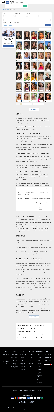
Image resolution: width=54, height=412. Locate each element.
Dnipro (31, 357)
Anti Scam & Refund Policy (42, 407)
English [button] (27, 394)
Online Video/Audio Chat (14, 358)
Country (28, 13)
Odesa (31, 366)
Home (3, 9)
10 (37, 104)
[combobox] (9, 16)
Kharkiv (31, 360)
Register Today (33, 109)
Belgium (39, 354)
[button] (7, 25)
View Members (6, 355)
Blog (6, 363)
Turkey (39, 376)
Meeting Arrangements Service (22, 359)
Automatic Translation (14, 364)
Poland (39, 369)
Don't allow (20, 6)
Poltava (31, 367)
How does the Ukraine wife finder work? (26, 328)
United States (39, 384)
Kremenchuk (31, 361)
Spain (40, 372)
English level (17, 13)
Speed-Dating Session (14, 361)
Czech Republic (39, 358)
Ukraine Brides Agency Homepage (6, 353)
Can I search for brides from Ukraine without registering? (30, 334)
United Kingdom (39, 382)
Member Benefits (23, 352)
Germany (39, 361)
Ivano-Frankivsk (31, 358)
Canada (39, 357)
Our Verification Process (48, 355)
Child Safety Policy (23, 409)
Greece (39, 363)
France (39, 360)
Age (4, 13)
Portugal (39, 370)
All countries (39, 352)
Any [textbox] (16, 15)
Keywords (5, 17)
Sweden (39, 373)
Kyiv (31, 364)
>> (43, 104)
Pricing (23, 364)
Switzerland (39, 375)
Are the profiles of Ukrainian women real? (26, 331)
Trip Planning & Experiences (23, 368)
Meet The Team (48, 361)
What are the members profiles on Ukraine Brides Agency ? (30, 325)
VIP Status (14, 355)
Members (7, 9)
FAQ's (6, 360)
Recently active (16, 22)
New (10, 22)
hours (8, 43)
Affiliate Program (32, 409)
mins (12, 43)
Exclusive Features (14, 354)
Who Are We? (48, 352)
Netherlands (39, 367)
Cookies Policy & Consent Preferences (29, 407)
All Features (14, 352)
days (5, 43)
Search (47, 25)
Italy (39, 366)
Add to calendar (8, 45)
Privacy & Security (9, 407)
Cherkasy (31, 354)
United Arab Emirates (39, 380)
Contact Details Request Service (23, 362)
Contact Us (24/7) (6, 361)
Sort (37, 29)
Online (6, 22)
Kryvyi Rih (31, 363)
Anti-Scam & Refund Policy (14, 367)
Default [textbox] (40, 29)
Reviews (47, 358)
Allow (25, 6)
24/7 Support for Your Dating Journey (22, 355)
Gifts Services (22, 366)
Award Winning (48, 360)
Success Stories (48, 357)
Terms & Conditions (17, 407)
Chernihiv (31, 355)
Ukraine (39, 378)
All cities (31, 352)
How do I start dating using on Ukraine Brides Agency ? (29, 337)
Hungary (39, 364)
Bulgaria (39, 355)
